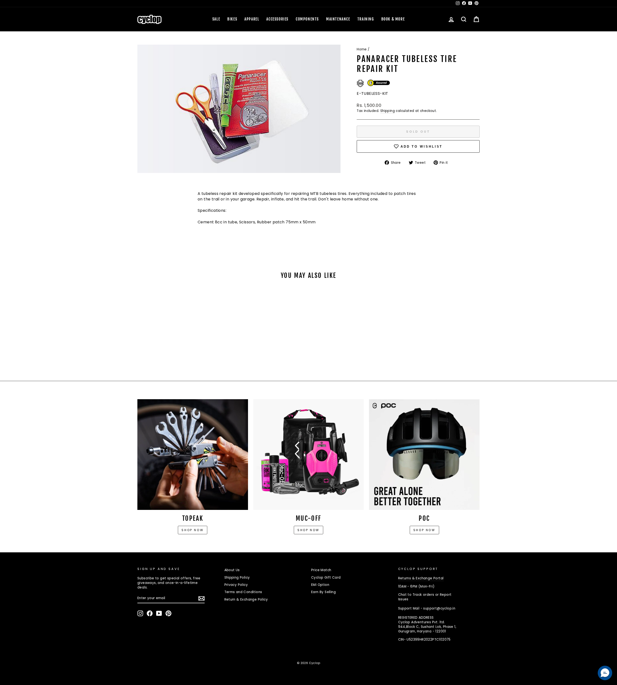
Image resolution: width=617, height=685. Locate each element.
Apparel (251, 19)
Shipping (387, 111)
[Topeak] (192, 454)
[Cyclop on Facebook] (150, 613)
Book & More (393, 19)
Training (365, 19)
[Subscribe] (201, 598)
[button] (605, 673)
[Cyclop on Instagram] (140, 613)
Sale (216, 19)
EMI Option (320, 584)
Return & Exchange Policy (246, 599)
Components (307, 19)
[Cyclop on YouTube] (159, 613)
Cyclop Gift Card (326, 577)
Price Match (321, 570)
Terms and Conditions (243, 592)
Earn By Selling (323, 592)
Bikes (232, 19)
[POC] (424, 454)
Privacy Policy (236, 584)
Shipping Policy (237, 577)
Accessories (277, 19)
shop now (424, 530)
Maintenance (338, 19)
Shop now (192, 530)
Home (362, 49)
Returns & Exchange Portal (421, 578)
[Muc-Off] (308, 454)
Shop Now (308, 530)
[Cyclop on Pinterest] (168, 613)
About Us (232, 570)
